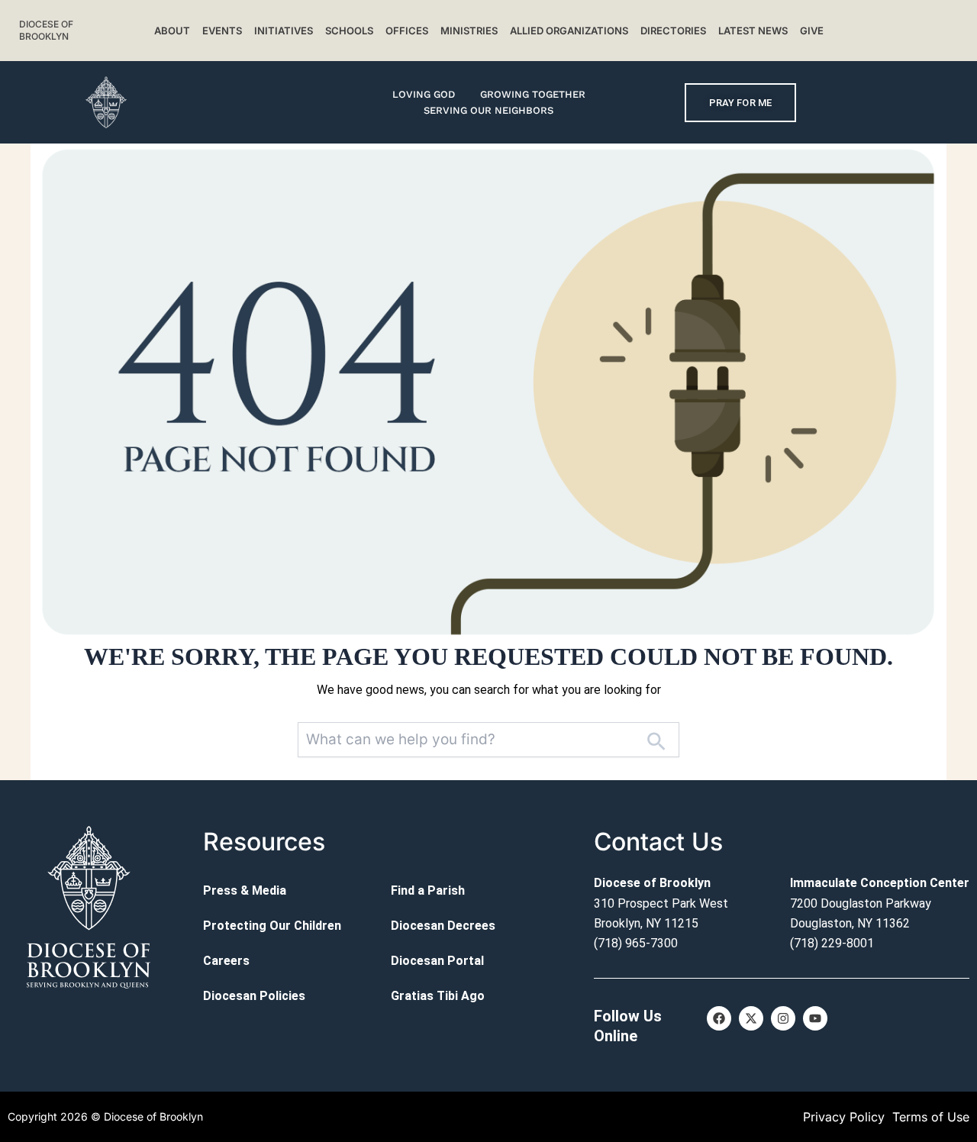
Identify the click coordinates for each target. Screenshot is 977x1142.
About (172, 30)
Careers (226, 960)
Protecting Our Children (272, 925)
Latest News (753, 30)
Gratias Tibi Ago (438, 996)
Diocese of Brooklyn (46, 30)
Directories (673, 30)
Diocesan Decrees (443, 925)
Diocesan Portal (437, 960)
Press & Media (244, 890)
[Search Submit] (655, 740)
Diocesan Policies (254, 996)
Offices (406, 30)
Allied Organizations (569, 30)
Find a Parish (428, 890)
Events (222, 30)
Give (812, 30)
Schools (349, 30)
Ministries (469, 30)
